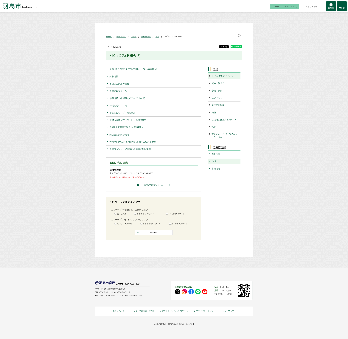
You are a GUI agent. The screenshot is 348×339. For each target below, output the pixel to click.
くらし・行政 (311, 7)
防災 (157, 37)
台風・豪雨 (217, 91)
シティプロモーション (284, 7)
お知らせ (216, 154)
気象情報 (113, 76)
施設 (214, 112)
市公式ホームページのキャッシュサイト (225, 135)
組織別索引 (121, 37)
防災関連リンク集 (118, 105)
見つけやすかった (124, 224)
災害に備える (218, 83)
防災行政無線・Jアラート (224, 120)
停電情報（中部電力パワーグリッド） (127, 98)
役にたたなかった (176, 214)
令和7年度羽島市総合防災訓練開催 (126, 127)
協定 (214, 127)
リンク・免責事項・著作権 (143, 311)
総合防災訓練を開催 (119, 135)
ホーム (109, 37)
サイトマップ (228, 311)
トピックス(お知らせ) (222, 76)
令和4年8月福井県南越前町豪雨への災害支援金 (132, 142)
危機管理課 (146, 37)
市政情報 (216, 169)
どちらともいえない (145, 214)
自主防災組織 (218, 105)
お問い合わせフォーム (153, 185)
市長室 (133, 37)
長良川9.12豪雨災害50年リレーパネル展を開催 (133, 69)
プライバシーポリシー (205, 311)
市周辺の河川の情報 (119, 84)
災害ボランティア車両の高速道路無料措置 (130, 149)
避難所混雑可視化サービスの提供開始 (127, 120)
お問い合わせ (118, 311)
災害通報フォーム (118, 91)
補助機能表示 (331, 6)
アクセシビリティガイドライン (175, 311)
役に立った (121, 214)
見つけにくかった (179, 224)
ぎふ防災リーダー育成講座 (122, 113)
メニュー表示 (342, 6)
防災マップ (217, 98)
